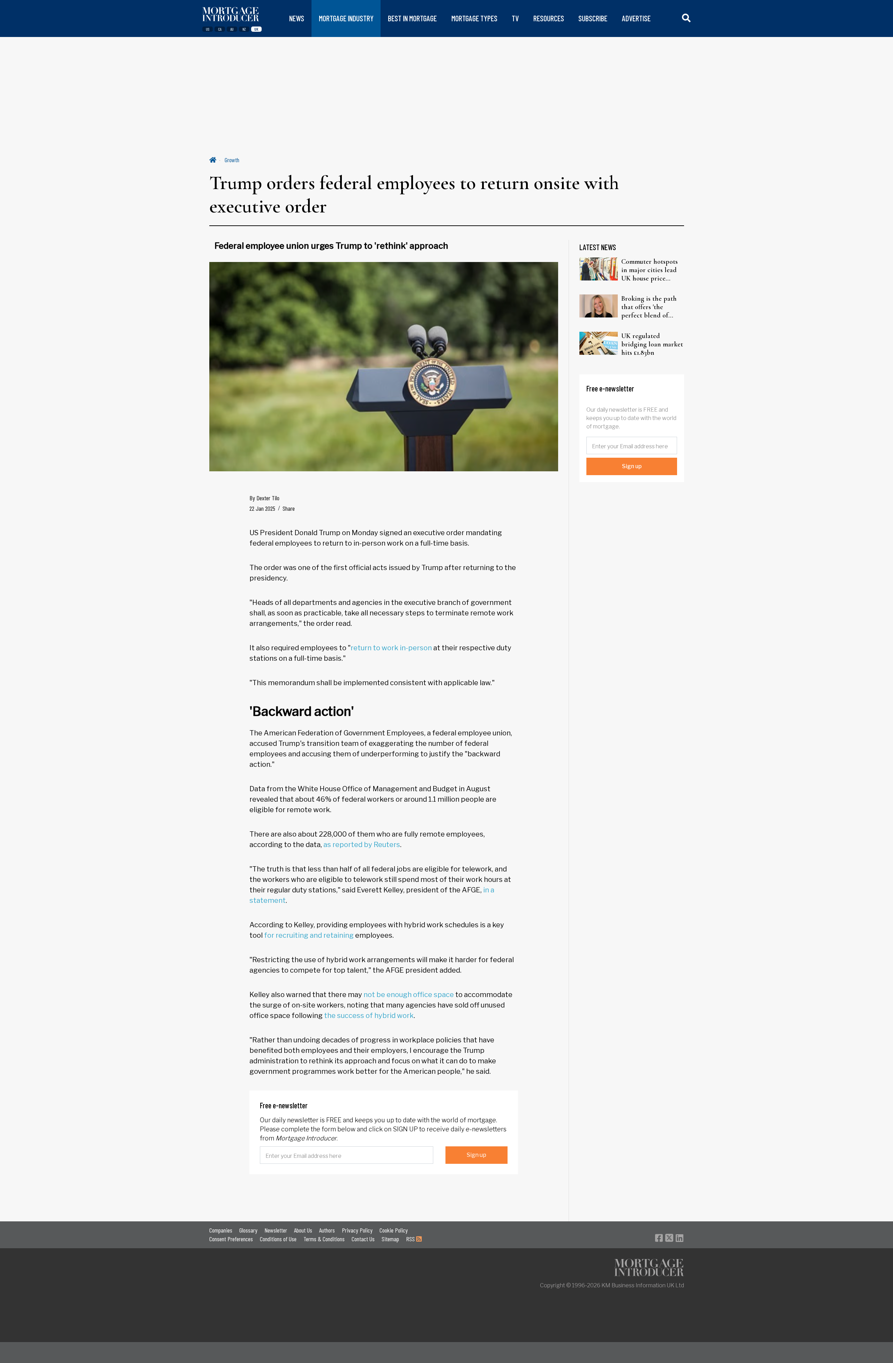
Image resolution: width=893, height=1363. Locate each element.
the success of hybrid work (369, 1015)
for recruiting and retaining (309, 935)
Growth (232, 160)
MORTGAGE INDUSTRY (346, 18)
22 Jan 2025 (262, 508)
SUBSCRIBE (592, 18)
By (264, 498)
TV (515, 18)
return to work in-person (391, 648)
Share (289, 508)
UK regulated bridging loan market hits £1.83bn (652, 344)
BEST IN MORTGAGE (412, 18)
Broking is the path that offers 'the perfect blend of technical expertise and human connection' (649, 307)
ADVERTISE (636, 18)
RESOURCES (548, 18)
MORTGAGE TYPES (474, 18)
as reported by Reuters (361, 844)
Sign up (476, 1155)
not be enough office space (408, 994)
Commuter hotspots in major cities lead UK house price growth (649, 270)
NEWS (296, 18)
